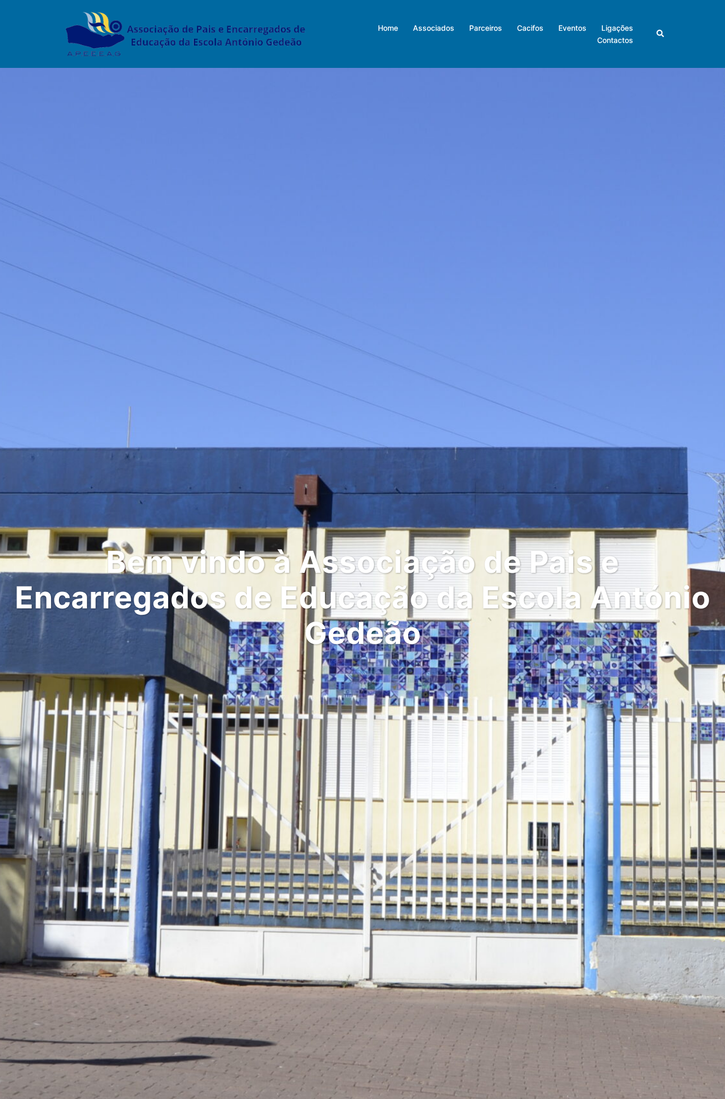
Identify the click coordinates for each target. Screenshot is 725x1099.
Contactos (615, 40)
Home (388, 27)
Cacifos (530, 27)
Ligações (617, 27)
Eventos (572, 27)
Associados (433, 27)
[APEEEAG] (184, 33)
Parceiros (485, 27)
